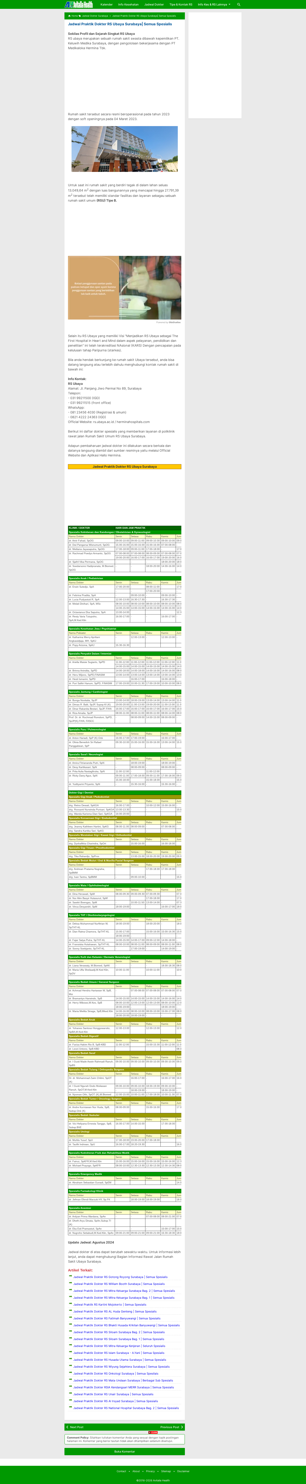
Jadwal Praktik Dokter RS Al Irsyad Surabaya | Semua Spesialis (115, 1401)
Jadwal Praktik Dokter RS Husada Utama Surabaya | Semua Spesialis (119, 1359)
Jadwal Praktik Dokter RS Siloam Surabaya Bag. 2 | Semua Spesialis (119, 1332)
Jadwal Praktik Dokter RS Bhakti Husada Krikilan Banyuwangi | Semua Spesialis (126, 1325)
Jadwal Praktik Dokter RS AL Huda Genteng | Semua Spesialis (115, 1311)
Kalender (107, 4)
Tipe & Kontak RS (180, 4)
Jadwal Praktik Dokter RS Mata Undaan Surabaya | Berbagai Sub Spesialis (123, 1380)
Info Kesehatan (128, 4)
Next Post (76, 1427)
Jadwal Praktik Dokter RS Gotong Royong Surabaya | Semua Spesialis (120, 1277)
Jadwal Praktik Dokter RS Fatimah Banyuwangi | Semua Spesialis (116, 1318)
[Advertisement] (124, 78)
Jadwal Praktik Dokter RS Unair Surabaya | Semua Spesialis (113, 1394)
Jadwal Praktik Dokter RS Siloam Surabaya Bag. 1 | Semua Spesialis (118, 1339)
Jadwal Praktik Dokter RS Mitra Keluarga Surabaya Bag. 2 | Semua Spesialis (124, 1290)
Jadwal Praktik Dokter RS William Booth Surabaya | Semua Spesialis (119, 1284)
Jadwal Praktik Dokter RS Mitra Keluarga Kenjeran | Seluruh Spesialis (119, 1346)
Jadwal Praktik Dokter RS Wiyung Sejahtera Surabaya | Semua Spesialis (121, 1366)
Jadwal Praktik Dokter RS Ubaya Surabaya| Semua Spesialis (120, 24)
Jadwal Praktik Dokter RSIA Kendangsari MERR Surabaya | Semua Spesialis (123, 1387)
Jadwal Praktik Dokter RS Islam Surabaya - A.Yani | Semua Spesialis (118, 1353)
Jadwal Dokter (154, 4)
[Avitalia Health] (79, 4)
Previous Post (169, 1427)
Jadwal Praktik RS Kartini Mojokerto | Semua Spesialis (109, 1304)
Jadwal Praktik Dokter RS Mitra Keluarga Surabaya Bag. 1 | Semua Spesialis (123, 1297)
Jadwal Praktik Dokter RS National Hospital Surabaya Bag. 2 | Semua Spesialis (126, 1408)
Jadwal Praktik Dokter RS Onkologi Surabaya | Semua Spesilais (115, 1373)
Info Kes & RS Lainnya (212, 4)
